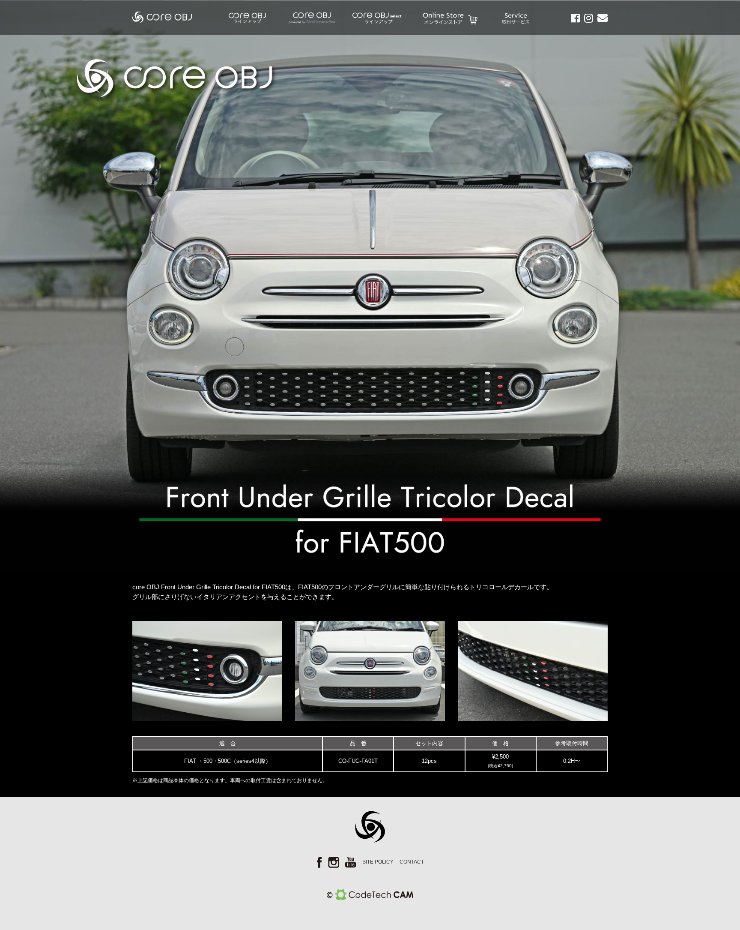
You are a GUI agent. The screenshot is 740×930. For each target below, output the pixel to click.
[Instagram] (586, 19)
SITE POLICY (378, 862)
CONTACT (412, 862)
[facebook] (573, 19)
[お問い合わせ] (600, 19)
